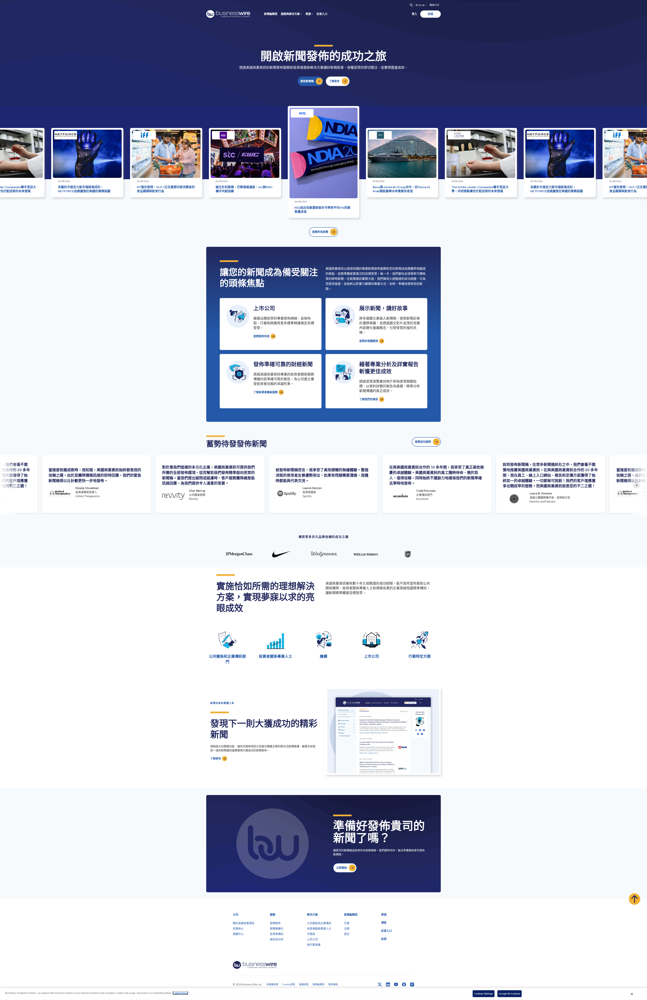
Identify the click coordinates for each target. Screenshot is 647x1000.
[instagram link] (412, 984)
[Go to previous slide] (10, 485)
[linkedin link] (388, 984)
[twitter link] (380, 984)
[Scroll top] (634, 899)
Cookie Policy (180, 993)
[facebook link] (404, 984)
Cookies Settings (483, 993)
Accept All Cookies (509, 993)
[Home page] (228, 14)
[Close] (632, 994)
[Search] (411, 5)
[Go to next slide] (636, 485)
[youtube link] (396, 984)
